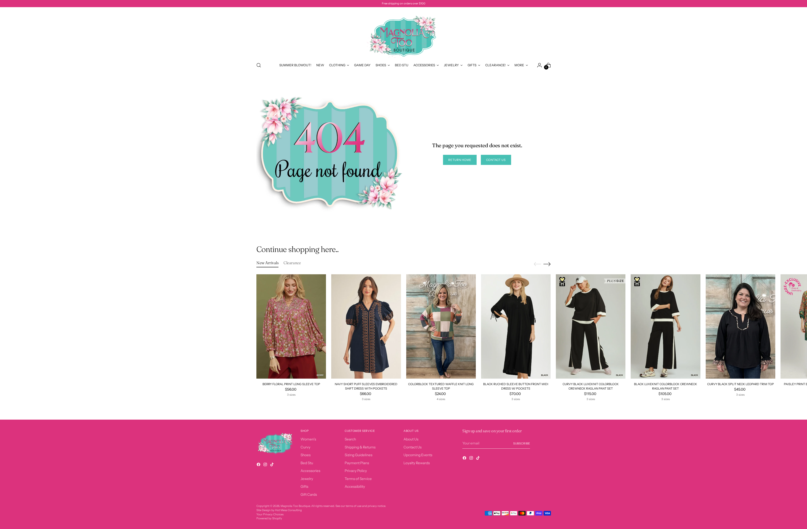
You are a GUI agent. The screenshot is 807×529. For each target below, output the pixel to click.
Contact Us (413, 447)
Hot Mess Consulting (288, 510)
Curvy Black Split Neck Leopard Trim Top (740, 384)
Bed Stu (307, 463)
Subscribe (521, 443)
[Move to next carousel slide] (547, 264)
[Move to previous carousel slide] (537, 264)
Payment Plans (357, 463)
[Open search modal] (258, 65)
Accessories (310, 471)
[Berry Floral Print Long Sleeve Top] (291, 326)
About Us (411, 439)
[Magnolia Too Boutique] (403, 34)
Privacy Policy (356, 471)
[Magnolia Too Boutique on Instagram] (265, 465)
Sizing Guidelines (358, 455)
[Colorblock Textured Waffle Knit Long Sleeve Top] (441, 326)
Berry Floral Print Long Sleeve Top (291, 384)
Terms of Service (358, 479)
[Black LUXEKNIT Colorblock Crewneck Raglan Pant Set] (665, 326)
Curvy (305, 447)
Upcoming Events (418, 455)
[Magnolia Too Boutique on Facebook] (258, 465)
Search (350, 439)
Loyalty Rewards (417, 463)
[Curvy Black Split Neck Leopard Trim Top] (740, 326)
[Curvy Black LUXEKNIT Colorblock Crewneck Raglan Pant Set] (590, 326)
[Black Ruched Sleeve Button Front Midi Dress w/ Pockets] (516, 326)
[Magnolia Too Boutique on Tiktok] (272, 465)
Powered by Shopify (269, 518)
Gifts (304, 486)
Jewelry (307, 479)
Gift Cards (309, 494)
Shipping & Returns (360, 447)
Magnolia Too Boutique (295, 506)
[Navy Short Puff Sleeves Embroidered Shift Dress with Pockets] (366, 326)
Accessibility (355, 486)
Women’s (308, 439)
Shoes (306, 455)
